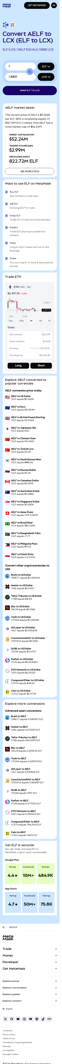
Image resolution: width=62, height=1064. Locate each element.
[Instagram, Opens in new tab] (24, 1019)
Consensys (7, 1031)
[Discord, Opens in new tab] (30, 1019)
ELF (44, 66)
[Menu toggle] (54, 5)
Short (41, 365)
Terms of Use (9, 1038)
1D (49, 321)
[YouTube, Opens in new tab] (18, 1019)
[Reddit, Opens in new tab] (37, 1019)
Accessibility (8, 1050)
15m (11, 321)
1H (31, 321)
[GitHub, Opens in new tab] (12, 1019)
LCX (44, 77)
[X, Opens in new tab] (5, 1019)
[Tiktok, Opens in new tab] (43, 1019)
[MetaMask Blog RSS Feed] (49, 1019)
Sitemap (6, 1046)
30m (21, 321)
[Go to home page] (3, 927)
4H (40, 321)
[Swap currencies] (29, 71)
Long (18, 365)
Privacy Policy (9, 1035)
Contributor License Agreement (17, 1042)
